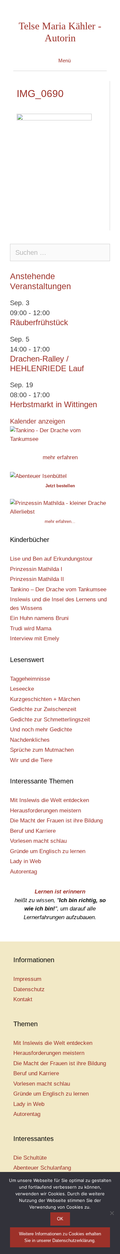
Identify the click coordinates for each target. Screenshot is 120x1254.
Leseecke (22, 689)
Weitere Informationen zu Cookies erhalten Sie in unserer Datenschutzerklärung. (60, 1237)
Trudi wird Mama (30, 628)
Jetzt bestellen (60, 485)
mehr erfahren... (60, 521)
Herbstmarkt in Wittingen (53, 404)
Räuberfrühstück (39, 322)
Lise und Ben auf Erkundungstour (51, 559)
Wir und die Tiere (31, 760)
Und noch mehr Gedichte (41, 729)
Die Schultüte (30, 1158)
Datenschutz (29, 989)
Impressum (27, 979)
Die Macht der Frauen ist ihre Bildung (56, 820)
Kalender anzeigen (37, 421)
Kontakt (22, 999)
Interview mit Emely (34, 638)
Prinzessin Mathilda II (37, 579)
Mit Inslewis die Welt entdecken (49, 800)
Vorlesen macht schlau (38, 841)
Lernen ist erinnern (60, 891)
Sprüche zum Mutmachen (42, 750)
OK (60, 1218)
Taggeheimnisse (30, 679)
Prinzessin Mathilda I (36, 569)
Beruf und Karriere (33, 831)
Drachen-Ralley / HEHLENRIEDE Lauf (47, 363)
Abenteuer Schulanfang (42, 1168)
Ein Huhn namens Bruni (39, 618)
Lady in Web (25, 861)
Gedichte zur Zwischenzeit (43, 709)
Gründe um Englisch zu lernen (47, 851)
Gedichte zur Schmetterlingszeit (50, 719)
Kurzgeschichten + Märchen (45, 699)
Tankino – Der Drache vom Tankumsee (58, 589)
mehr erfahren (60, 457)
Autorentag (23, 871)
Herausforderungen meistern (45, 810)
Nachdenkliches (30, 740)
